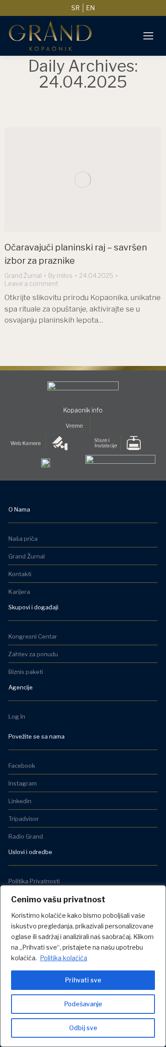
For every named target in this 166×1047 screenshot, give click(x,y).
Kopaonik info (83, 410)
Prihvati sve (83, 980)
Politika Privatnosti (34, 881)
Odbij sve (83, 1028)
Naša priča (23, 538)
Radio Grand (25, 836)
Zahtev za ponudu (33, 654)
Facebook (21, 765)
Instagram (22, 783)
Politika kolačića (63, 958)
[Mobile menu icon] (148, 36)
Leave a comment (31, 283)
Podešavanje (83, 1004)
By (60, 275)
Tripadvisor (23, 818)
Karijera (19, 591)
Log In (16, 716)
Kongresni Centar (32, 636)
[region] (83, 966)
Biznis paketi (25, 671)
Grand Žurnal (23, 275)
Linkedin (19, 800)
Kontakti (19, 573)
